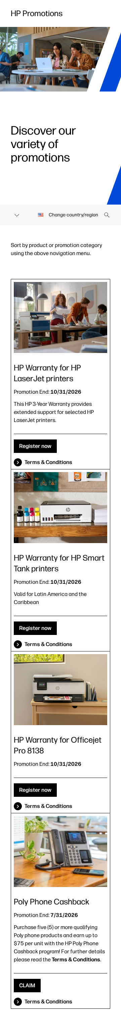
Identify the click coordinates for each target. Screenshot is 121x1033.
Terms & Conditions (48, 462)
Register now (35, 446)
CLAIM (27, 985)
